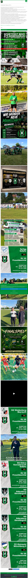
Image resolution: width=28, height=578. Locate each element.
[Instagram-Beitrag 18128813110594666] (14, 501)
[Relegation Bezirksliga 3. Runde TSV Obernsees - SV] (14, 340)
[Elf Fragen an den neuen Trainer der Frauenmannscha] (14, 98)
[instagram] (16, 576)
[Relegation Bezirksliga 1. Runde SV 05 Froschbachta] (14, 393)
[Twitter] (13, 576)
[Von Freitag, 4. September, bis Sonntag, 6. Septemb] (14, 44)
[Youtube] (14, 576)
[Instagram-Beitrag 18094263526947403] (14, 474)
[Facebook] (11, 576)
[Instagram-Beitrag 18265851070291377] (14, 554)
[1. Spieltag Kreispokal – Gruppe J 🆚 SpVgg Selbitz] (14, 206)
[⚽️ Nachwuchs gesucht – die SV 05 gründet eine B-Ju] (14, 125)
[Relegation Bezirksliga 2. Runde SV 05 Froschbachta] (14, 367)
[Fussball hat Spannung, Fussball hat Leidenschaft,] (14, 179)
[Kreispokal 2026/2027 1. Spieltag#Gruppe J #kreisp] (14, 259)
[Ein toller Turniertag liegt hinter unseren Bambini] (14, 152)
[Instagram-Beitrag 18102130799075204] (14, 528)
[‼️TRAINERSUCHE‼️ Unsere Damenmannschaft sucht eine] (14, 447)
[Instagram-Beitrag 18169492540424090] (14, 420)
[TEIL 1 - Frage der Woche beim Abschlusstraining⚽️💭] (14, 313)
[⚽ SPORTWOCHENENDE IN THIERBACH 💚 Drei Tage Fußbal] (14, 232)
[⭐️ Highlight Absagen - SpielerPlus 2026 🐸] (14, 71)
